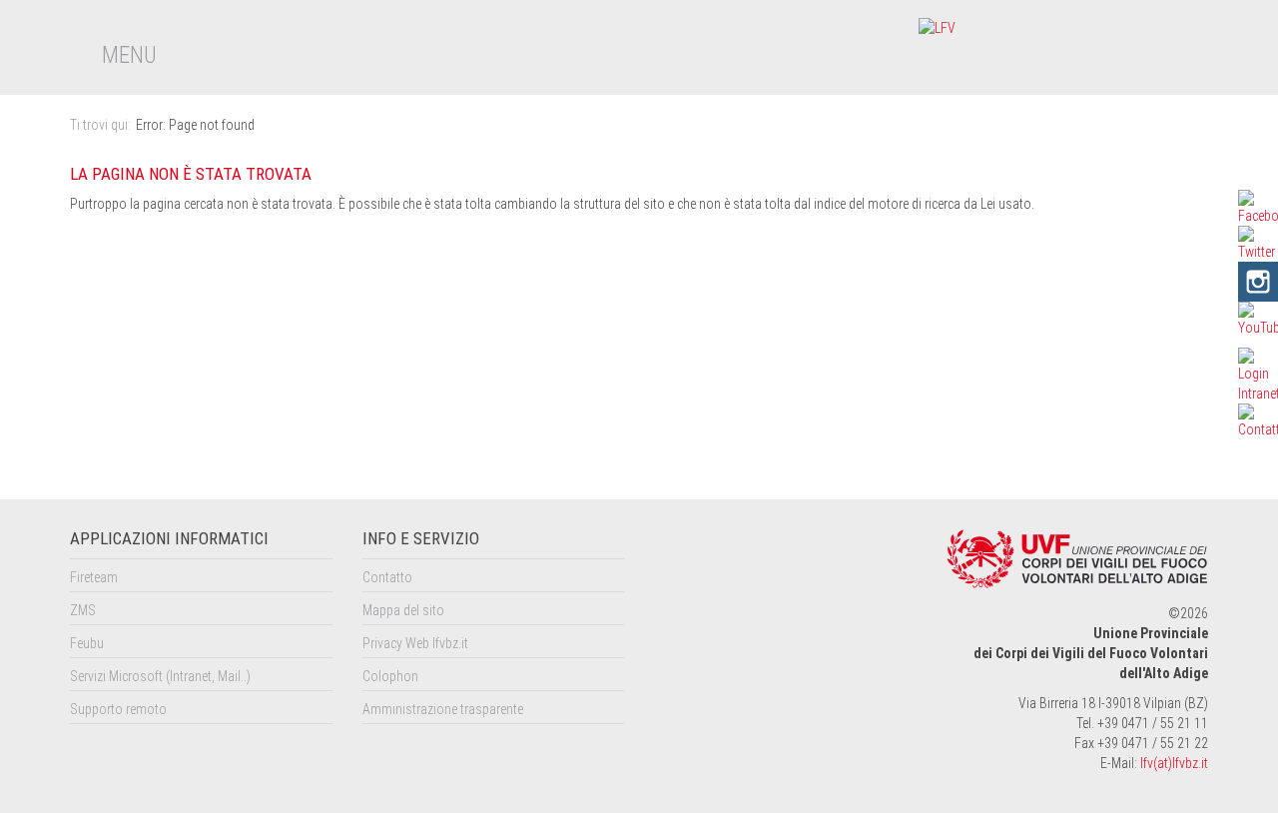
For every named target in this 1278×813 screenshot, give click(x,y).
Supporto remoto (118, 709)
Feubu (87, 643)
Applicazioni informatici (169, 538)
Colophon (390, 676)
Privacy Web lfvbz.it (415, 643)
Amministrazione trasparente (442, 709)
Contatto (387, 577)
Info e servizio (420, 538)
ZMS (83, 610)
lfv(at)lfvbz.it (1174, 763)
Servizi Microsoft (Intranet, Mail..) (160, 676)
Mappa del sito (403, 610)
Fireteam (94, 577)
